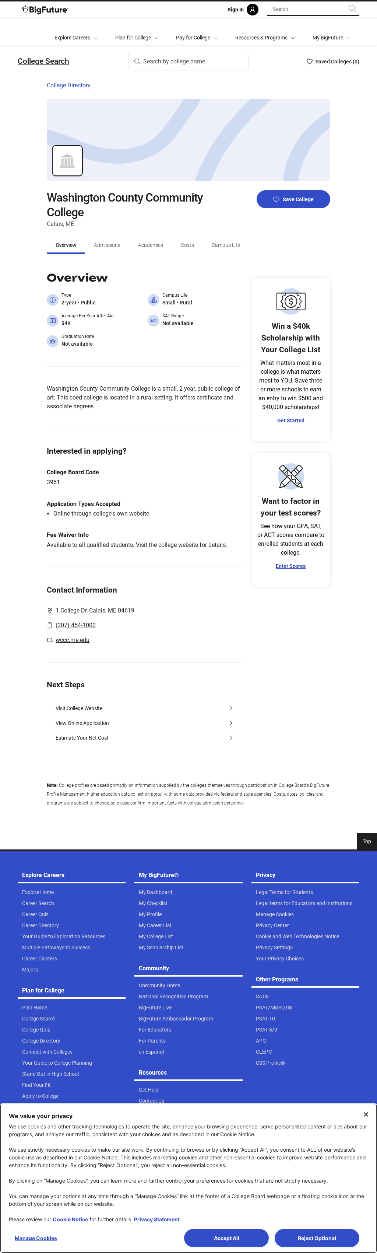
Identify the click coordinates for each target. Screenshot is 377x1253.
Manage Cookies (36, 1238)
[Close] (366, 1114)
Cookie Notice (70, 1219)
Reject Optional (317, 1238)
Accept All (226, 1238)
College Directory (69, 85)
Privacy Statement (157, 1219)
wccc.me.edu (72, 639)
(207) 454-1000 (76, 625)
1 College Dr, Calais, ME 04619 (95, 610)
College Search (43, 61)
